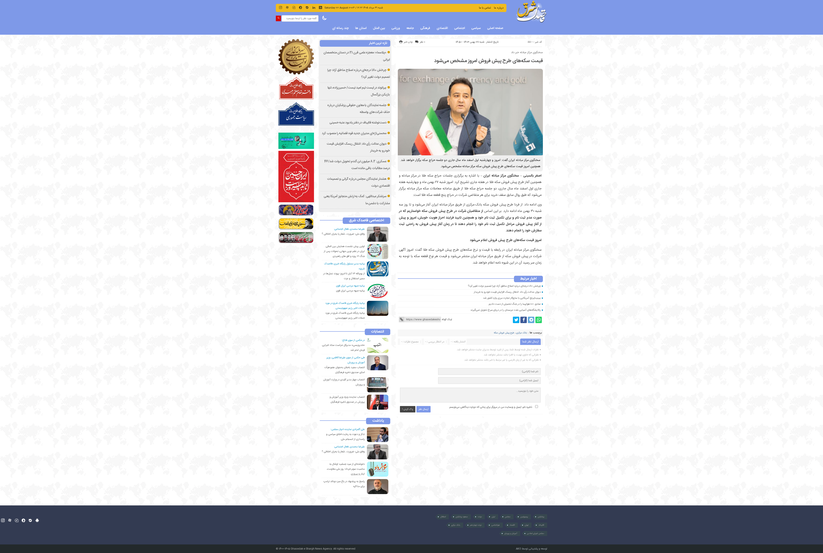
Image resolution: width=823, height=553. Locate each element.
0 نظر (422, 42)
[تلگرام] (531, 320)
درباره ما (498, 8)
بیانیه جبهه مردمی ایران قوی (350, 291)
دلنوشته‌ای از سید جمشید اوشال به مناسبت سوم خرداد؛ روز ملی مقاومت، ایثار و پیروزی (346, 469)
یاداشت (378, 421)
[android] (37, 520)
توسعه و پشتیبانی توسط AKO (531, 549)
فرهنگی (425, 28)
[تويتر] (516, 320)
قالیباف (541, 525)
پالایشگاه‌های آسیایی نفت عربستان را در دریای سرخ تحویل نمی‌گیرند (505, 310)
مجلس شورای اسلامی (535, 533)
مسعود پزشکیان (462, 516)
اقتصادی (442, 28)
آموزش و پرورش (510, 533)
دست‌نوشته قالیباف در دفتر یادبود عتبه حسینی (357, 122)
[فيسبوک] (523, 320)
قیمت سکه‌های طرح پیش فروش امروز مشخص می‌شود (488, 61)
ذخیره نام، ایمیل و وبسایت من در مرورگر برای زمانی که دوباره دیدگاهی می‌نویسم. (490, 407)
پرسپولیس (524, 516)
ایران (493, 516)
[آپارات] (287, 7)
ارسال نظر (423, 409)
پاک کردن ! (407, 409)
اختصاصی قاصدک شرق (366, 220)
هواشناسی (495, 525)
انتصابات (377, 332)
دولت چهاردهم (476, 525)
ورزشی (395, 28)
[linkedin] (313, 7)
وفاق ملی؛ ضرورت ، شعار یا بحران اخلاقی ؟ (343, 234)
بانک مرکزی (521, 333)
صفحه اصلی (495, 28)
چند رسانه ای (340, 28)
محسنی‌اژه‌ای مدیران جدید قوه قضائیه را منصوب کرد (354, 133)
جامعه (410, 28)
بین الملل (379, 28)
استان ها (360, 28)
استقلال (443, 516)
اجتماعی (459, 28)
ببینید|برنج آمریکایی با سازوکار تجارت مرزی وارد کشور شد (512, 298)
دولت (480, 516)
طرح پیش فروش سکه (504, 333)
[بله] (307, 7)
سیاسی (476, 28)
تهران (527, 525)
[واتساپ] (538, 320)
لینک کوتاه (447, 319)
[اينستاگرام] (280, 7)
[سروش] (300, 7)
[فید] (320, 7)
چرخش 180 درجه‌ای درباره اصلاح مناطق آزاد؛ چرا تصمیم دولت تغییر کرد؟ (504, 286)
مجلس (508, 516)
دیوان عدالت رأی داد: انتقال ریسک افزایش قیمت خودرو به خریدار (507, 292)
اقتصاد (512, 525)
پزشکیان (541, 516)
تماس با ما (485, 8)
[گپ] (293, 7)
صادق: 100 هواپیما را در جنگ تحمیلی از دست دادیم (515, 304)
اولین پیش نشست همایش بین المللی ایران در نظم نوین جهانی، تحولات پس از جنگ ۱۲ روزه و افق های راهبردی (344, 251)
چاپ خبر (408, 42)
